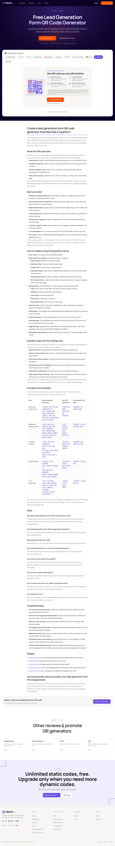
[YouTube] (9, 821)
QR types (22, 3)
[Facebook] (12, 821)
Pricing (46, 3)
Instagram (50, 57)
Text (21, 57)
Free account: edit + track (66, 38)
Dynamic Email (34, 664)
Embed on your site (37, 832)
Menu (68, 57)
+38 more (8, 61)
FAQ (76, 819)
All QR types (35, 819)
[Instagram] (3, 821)
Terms (105, 842)
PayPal (90, 57)
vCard (59, 57)
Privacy (100, 842)
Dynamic (99, 57)
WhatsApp (39, 57)
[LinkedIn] (17, 821)
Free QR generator (37, 829)
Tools (39, 3)
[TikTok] (6, 821)
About (97, 816)
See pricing (66, 795)
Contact (98, 819)
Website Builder (80, 183)
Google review (79, 57)
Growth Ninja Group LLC (17, 842)
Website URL (11, 57)
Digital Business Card (36, 668)
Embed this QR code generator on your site (57, 112)
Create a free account (55, 100)
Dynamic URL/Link (35, 671)
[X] (14, 821)
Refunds (111, 842)
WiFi (29, 57)
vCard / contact (57, 819)
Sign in (96, 3)
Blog (76, 816)
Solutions (31, 3)
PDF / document (57, 826)
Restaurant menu (58, 822)
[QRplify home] (8, 3)
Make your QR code (46, 38)
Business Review (35, 658)
